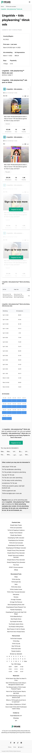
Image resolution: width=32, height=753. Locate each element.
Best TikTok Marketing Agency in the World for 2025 (16, 696)
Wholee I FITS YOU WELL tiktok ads (10, 455)
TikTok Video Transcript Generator (16, 592)
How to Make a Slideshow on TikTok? (16, 704)
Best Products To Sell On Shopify (16, 629)
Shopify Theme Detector (16, 533)
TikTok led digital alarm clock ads (12, 493)
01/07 (21, 671)
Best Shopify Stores (16, 619)
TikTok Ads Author (16, 648)
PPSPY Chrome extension (16, 567)
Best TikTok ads (16, 646)
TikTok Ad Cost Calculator (16, 543)
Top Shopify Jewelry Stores (16, 624)
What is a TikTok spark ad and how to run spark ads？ (16, 701)
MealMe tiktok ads (4, 451)
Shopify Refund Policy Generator (16, 553)
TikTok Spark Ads (16, 582)
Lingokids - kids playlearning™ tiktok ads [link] (11, 9)
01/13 (16, 669)
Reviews (16, 597)
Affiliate (16, 570)
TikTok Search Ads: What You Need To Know (16, 679)
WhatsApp (16, 718)
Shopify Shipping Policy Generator (16, 562)
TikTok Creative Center (16, 589)
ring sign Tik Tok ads (8, 475)
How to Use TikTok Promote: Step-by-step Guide (16, 692)
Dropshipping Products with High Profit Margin (16, 613)
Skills (16, 584)
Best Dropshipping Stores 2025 (16, 604)
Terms (14, 747)
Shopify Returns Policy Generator (16, 560)
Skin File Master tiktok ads (28, 455)
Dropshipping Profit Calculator (16, 545)
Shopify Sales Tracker (16, 525)
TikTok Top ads (16, 643)
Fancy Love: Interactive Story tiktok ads (4, 455)
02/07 (10, 666)
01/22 (21, 666)
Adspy (16, 577)
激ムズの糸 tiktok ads (22, 451)
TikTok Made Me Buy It (16, 616)
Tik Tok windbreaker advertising (11, 469)
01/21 (10, 669)
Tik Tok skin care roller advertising (12, 477)
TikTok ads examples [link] (11, 6)
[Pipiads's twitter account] (14, 743)
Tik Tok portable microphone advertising (14, 472)
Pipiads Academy (16, 651)
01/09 (10, 671)
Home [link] (2, 6)
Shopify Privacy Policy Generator (16, 550)
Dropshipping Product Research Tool (16, 607)
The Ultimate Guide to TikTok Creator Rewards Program (16, 688)
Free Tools (16, 565)
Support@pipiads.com (16, 715)
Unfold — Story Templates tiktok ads (16, 451)
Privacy (9, 747)
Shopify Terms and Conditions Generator (16, 556)
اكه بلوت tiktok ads (16, 455)
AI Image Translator (16, 599)
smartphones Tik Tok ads (9, 483)
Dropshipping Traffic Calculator (16, 538)
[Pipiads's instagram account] (21, 743)
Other (25, 661)
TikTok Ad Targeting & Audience (16, 530)
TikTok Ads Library (16, 587)
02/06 (16, 666)
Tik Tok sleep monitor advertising (12, 480)
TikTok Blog (16, 641)
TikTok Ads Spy (16, 579)
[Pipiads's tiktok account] (18, 743)
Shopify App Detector (16, 535)
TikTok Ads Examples (16, 638)
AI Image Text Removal (16, 602)
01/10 (21, 669)
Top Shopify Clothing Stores (16, 626)
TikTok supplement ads (9, 491)
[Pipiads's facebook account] (11, 743)
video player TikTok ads (9, 467)
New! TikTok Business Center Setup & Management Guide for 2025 (16, 683)
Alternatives (16, 594)
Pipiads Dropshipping (16, 609)
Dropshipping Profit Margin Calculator (16, 548)
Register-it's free (16, 209)
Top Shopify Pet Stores (16, 621)
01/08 (16, 671)
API (16, 720)
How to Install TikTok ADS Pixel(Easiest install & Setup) (16, 707)
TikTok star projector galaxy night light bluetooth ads (13, 487)
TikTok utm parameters (16, 527)
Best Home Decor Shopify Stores (16, 631)
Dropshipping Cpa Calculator (16, 540)
